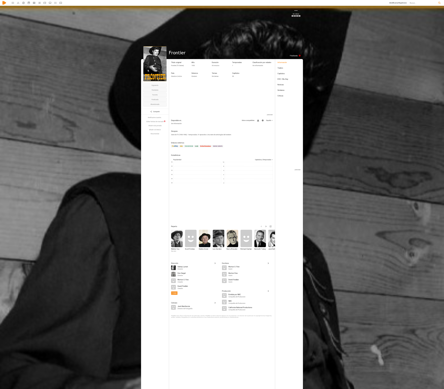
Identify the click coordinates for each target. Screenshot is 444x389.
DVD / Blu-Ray (283, 79)
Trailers (280, 68)
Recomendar (155, 134)
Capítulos (281, 73)
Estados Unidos (176, 76)
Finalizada (155, 99)
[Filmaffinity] (175, 147)
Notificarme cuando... (155, 117)
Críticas (280, 96)
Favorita (155, 95)
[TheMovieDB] (189, 147)
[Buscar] (439, 3)
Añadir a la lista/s (155, 130)
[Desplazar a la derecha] (266, 226)
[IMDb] (181, 147)
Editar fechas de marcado (155, 121)
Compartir (156, 111)
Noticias (281, 85)
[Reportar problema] (258, 120)
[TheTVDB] (197, 147)
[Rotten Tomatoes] (206, 147)
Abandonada (155, 104)
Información (282, 62)
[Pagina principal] (4, 4)
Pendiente (155, 90)
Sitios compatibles (248, 120)
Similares (281, 90)
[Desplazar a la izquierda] (261, 226)
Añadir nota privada (155, 125)
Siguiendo (155, 85)
